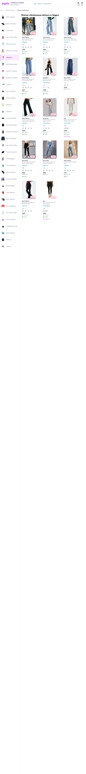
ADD (32, 33)
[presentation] (4, 10)
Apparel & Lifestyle (10, 10)
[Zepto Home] (5, 4)
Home (1, 10)
